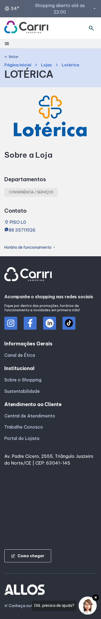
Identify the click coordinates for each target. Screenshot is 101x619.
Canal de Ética (19, 355)
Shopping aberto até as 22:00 (66, 9)
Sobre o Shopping (22, 380)
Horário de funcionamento (30, 247)
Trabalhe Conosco (23, 427)
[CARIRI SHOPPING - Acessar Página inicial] (26, 28)
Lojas (46, 65)
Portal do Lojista (21, 438)
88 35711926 (22, 230)
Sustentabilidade (22, 391)
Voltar (11, 57)
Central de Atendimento (29, 416)
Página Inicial (17, 65)
